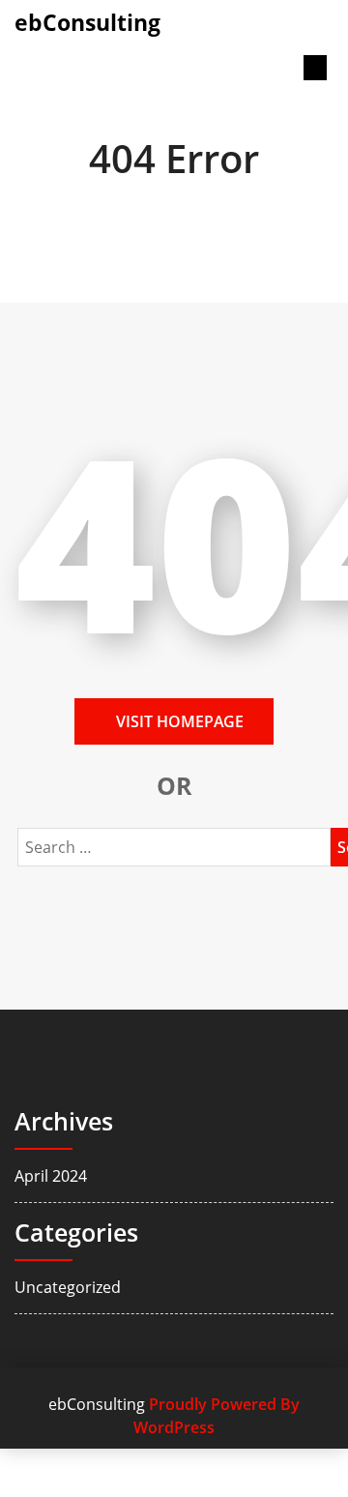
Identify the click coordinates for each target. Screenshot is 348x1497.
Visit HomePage (180, 721)
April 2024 (50, 1176)
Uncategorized (67, 1287)
